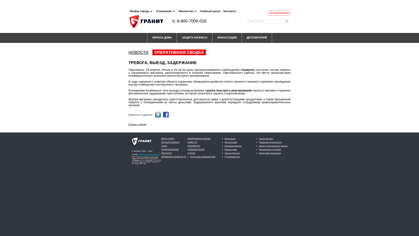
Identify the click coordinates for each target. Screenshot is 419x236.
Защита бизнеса (194, 37)
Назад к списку (137, 124)
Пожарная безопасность (270, 142)
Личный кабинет (279, 12)
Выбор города (139, 11)
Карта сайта (167, 139)
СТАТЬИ (191, 153)
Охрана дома (162, 37)
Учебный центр (210, 11)
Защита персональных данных (273, 146)
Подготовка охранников (270, 153)
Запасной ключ (266, 139)
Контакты (229, 11)
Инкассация (227, 37)
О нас (164, 146)
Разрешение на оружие (270, 149)
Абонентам (185, 11)
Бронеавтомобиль (233, 146)
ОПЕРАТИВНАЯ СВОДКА (179, 52)
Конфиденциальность (173, 157)
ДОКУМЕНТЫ (193, 146)
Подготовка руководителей (202, 157)
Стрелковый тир (232, 157)
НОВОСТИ (138, 52)
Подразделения (170, 149)
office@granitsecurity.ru (148, 154)
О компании (164, 11)
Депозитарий (257, 37)
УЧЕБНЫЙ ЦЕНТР (196, 149)
